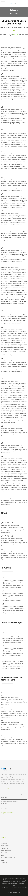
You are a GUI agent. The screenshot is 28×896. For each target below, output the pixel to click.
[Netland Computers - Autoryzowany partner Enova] (14, 3)
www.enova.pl (17, 889)
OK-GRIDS (15, 34)
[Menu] (3, 3)
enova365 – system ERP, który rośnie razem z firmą (13, 807)
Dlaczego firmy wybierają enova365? (9, 801)
